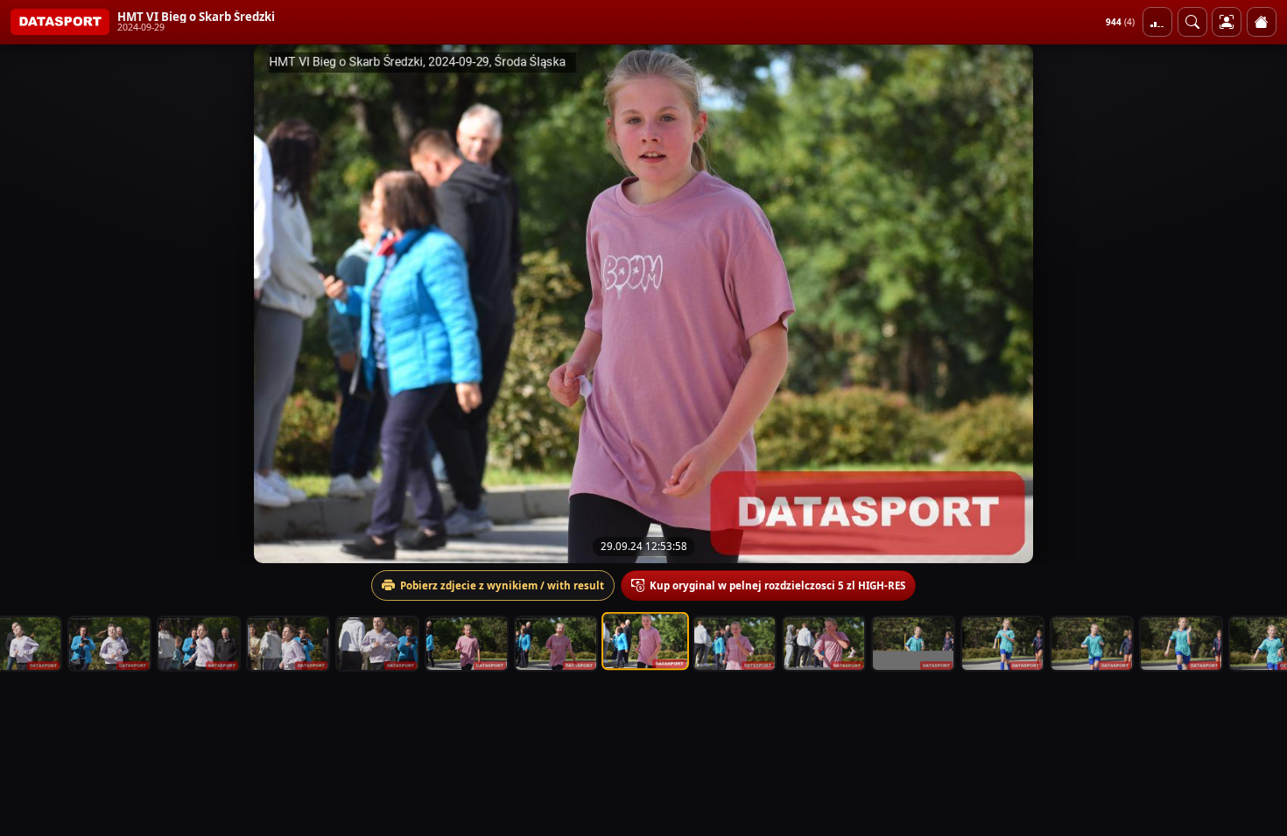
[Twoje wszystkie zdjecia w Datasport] (1226, 22)
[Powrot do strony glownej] (1261, 22)
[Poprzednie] (29, 303)
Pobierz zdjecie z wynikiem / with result (502, 585)
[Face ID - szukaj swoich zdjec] (1192, 22)
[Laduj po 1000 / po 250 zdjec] (1157, 22)
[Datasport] (60, 22)
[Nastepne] (1258, 303)
